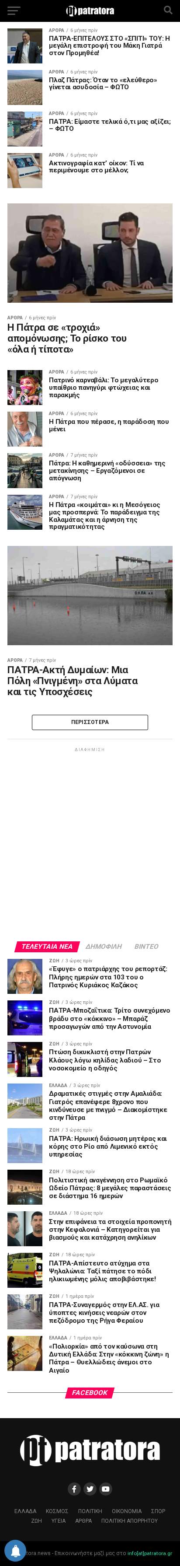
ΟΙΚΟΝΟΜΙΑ (127, 1511)
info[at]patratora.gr (150, 1553)
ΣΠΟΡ (158, 1511)
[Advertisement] (90, 844)
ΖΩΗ (36, 1521)
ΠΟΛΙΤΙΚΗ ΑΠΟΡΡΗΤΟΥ (129, 1521)
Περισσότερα (90, 722)
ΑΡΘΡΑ (83, 1521)
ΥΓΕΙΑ (59, 1521)
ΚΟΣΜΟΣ (57, 1511)
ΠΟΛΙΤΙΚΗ (90, 1511)
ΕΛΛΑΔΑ (25, 1511)
